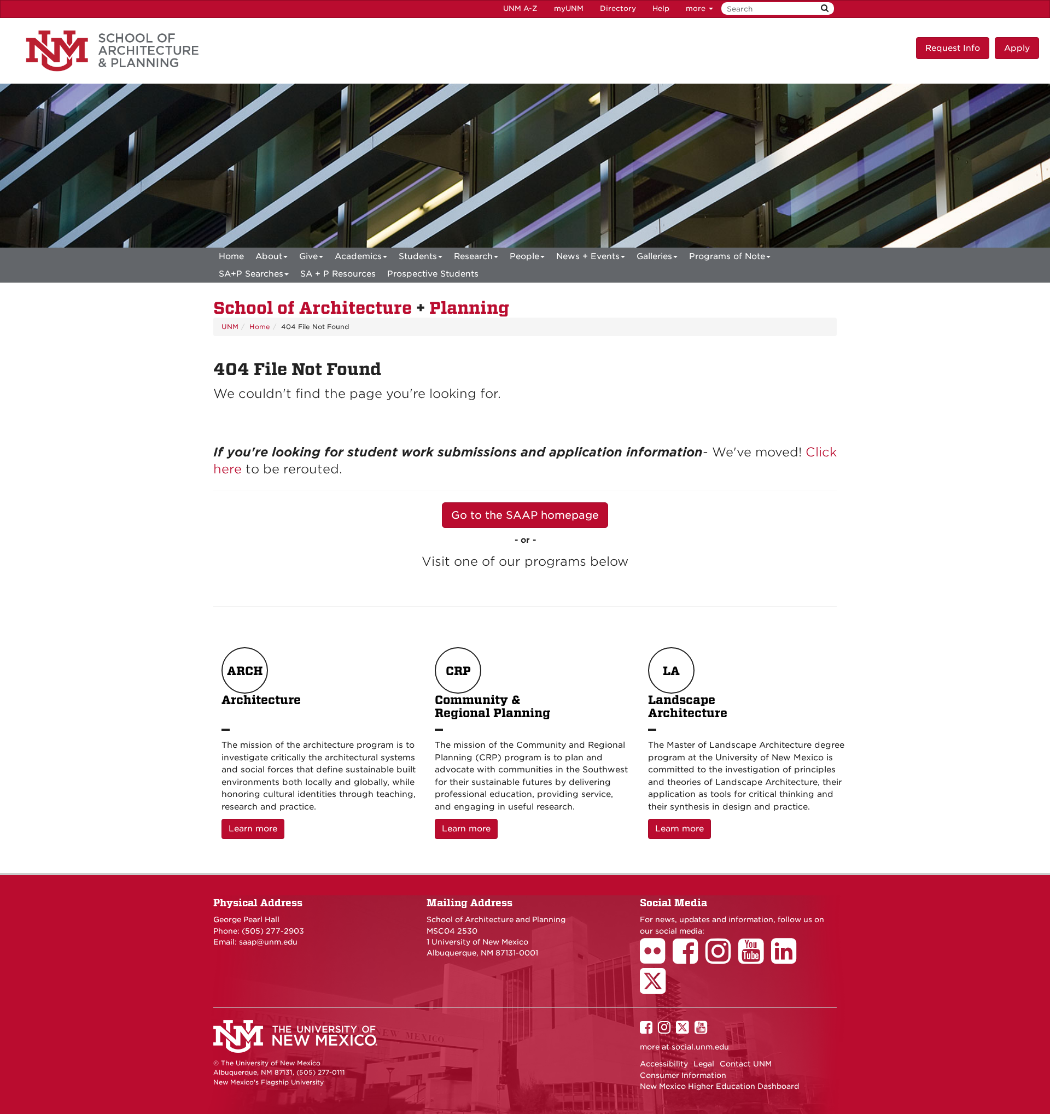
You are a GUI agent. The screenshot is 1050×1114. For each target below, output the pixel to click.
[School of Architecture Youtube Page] (754, 958)
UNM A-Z (520, 8)
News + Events (588, 256)
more (697, 8)
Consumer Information (683, 1075)
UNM (229, 327)
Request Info (952, 48)
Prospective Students (433, 274)
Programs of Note (727, 256)
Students (418, 256)
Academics (358, 256)
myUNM (569, 8)
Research (473, 256)
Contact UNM (746, 1063)
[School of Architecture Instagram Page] (721, 958)
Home (231, 256)
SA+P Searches (251, 274)
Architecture (261, 685)
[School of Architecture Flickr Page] (656, 958)
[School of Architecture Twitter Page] (656, 988)
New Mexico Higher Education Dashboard (719, 1086)
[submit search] (825, 8)
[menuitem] (231, 256)
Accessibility (664, 1063)
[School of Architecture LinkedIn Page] (787, 958)
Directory (618, 8)
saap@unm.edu (268, 941)
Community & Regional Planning (492, 692)
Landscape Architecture (687, 692)
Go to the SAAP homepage (525, 515)
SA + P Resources (338, 274)
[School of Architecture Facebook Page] (689, 958)
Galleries (654, 256)
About (268, 256)
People (524, 256)
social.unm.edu (700, 1046)
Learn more (256, 828)
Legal (703, 1063)
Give (308, 256)
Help (660, 8)
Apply (1017, 48)
